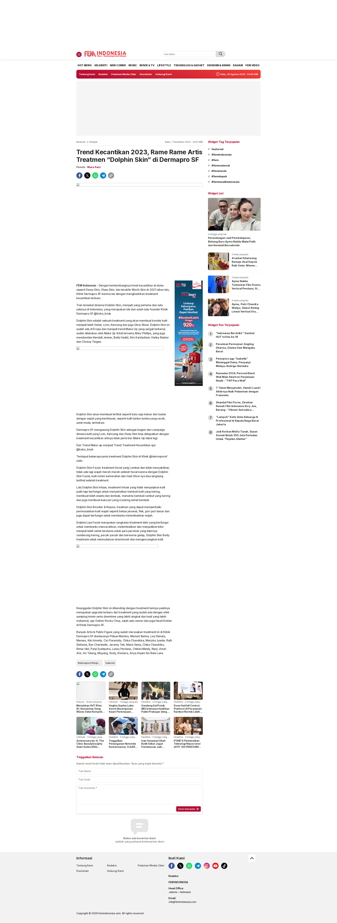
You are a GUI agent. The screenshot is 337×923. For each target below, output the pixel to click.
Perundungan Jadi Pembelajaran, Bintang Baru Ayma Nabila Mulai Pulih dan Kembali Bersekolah (231, 241)
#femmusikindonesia (225, 181)
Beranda (80, 141)
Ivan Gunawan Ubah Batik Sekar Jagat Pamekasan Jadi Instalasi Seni (153, 745)
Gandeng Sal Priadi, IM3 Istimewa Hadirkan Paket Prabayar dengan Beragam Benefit (155, 710)
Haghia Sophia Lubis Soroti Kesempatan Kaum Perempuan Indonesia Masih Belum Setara (123, 711)
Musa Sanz (94, 167)
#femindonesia (222, 154)
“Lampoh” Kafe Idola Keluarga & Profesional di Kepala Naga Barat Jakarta (237, 420)
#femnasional (221, 165)
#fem (215, 160)
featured (110, 662)
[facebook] (79, 175)
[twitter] (87, 175)
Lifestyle (93, 141)
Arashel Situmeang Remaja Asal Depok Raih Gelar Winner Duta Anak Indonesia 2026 (245, 265)
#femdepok (219, 176)
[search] (220, 54)
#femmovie (219, 171)
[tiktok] (224, 866)
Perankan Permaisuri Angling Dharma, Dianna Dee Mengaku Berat (235, 347)
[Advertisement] (168, 24)
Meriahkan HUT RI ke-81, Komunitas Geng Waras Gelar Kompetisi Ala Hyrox (90, 710)
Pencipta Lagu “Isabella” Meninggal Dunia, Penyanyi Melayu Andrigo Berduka (233, 362)
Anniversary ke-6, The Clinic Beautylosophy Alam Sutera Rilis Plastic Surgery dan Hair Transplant (90, 746)
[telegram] (103, 175)
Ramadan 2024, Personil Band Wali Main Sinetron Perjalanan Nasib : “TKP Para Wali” (235, 377)
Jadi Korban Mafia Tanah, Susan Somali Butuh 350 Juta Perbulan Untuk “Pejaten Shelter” (236, 435)
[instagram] (207, 866)
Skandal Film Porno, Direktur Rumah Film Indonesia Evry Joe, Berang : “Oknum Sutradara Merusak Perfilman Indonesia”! (236, 408)
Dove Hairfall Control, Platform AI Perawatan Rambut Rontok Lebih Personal (188, 710)
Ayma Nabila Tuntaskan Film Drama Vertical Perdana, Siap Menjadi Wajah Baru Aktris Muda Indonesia (246, 290)
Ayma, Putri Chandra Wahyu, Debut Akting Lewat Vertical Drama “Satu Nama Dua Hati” (246, 309)
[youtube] (215, 866)
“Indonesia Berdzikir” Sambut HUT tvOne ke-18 (235, 334)
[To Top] (251, 858)
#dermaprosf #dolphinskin (90, 662)
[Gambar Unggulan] (139, 230)
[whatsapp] (95, 175)
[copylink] (111, 175)
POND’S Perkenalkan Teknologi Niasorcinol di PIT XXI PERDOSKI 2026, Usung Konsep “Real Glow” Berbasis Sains (187, 748)
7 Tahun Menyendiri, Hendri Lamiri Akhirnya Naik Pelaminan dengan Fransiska (238, 391)
